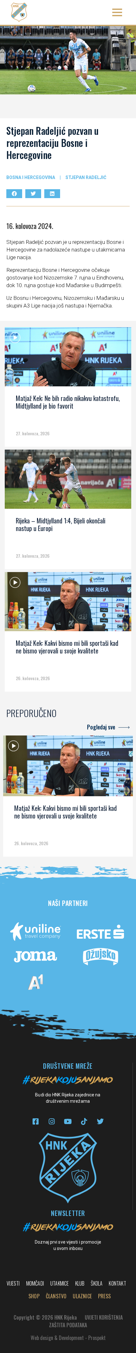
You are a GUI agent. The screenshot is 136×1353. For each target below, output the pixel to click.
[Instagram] (52, 1121)
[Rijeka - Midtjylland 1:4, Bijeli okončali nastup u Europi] (68, 481)
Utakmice (59, 1283)
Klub (80, 1283)
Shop (34, 1296)
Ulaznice (82, 1296)
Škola (96, 1283)
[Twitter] (100, 1121)
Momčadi (35, 1283)
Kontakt (117, 1283)
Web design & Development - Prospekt (68, 1338)
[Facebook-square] (35, 1121)
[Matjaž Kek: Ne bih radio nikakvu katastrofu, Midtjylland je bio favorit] (68, 359)
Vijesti (13, 1283)
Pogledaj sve (101, 727)
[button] (117, 12)
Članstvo (56, 1296)
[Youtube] (68, 1121)
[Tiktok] (84, 1121)
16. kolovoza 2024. (29, 226)
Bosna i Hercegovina (30, 177)
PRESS (104, 1296)
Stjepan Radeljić (85, 177)
